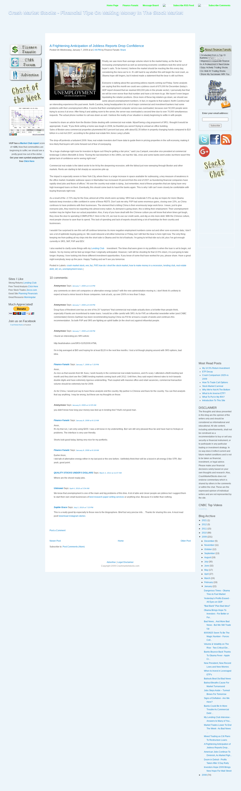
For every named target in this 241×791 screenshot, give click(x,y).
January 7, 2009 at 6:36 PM (83, 331)
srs (60, 269)
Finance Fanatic (62, 364)
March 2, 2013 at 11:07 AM (111, 473)
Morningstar (30, 297)
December (209, 541)
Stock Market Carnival (212, 386)
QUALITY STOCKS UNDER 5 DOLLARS (73, 473)
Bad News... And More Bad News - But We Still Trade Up (217, 625)
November (209, 545)
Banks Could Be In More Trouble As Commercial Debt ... (216, 709)
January (208, 586)
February (208, 582)
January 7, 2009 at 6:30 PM (83, 305)
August (208, 557)
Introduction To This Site (213, 400)
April (206, 574)
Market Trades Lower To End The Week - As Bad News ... (217, 728)
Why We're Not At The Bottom (216, 389)
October (208, 549)
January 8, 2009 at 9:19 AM (87, 450)
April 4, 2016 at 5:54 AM (79, 488)
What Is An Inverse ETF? (213, 393)
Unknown (58, 488)
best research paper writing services (106, 497)
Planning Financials (28, 293)
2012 (204, 524)
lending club (169, 265)
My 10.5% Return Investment (216, 368)
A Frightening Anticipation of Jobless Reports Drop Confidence (97, 46)
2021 (204, 520)
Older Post (186, 541)
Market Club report (29, 143)
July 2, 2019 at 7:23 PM (83, 507)
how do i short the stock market (113, 265)
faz (91, 265)
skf (56, 269)
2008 (204, 775)
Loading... (203, 509)
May (206, 570)
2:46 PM (97, 50)
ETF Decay (207, 371)
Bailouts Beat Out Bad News (217, 678)
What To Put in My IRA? (213, 397)
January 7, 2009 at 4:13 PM (83, 286)
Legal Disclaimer (125, 562)
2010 (204, 533)
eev (87, 265)
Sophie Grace (60, 507)
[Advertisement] (120, 24)
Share (123, 50)
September (209, 553)
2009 (204, 537)
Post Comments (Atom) (74, 546)
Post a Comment (57, 530)
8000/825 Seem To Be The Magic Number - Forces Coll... (217, 636)
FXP (96, 265)
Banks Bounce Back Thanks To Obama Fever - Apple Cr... (217, 655)
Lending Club (30, 283)
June (207, 565)
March (207, 578)
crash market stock (76, 265)
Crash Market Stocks (16, 325)
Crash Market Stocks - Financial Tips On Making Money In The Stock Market (95, 12)
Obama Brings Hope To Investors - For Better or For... (216, 614)
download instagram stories (72, 516)
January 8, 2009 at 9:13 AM (87, 420)
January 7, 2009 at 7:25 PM (87, 365)
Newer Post (55, 541)
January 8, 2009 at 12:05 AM (84, 405)
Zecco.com (31, 290)
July (206, 561)
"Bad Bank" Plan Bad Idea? (217, 606)
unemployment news (72, 269)
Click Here (29, 161)
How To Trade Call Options (215, 382)
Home (121, 541)
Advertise (111, 562)
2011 (204, 528)
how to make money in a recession (145, 265)
